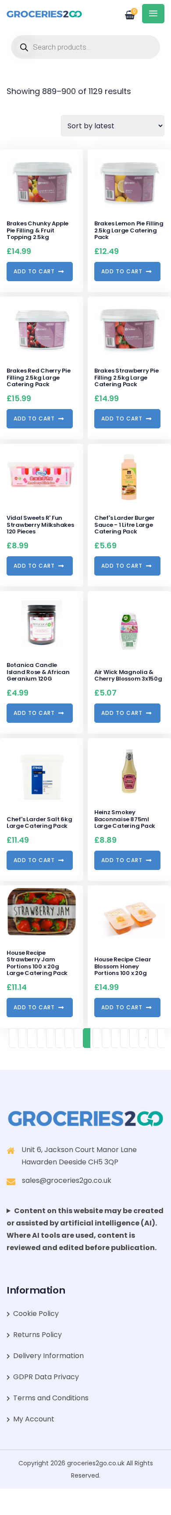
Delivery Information (48, 1356)
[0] (125, 11)
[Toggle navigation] (153, 13)
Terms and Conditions (51, 1398)
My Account (33, 1419)
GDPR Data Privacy (46, 1377)
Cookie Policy (36, 1313)
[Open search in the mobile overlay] (85, 47)
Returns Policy (37, 1335)
